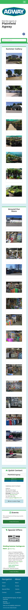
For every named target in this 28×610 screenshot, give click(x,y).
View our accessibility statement (12, 605)
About (3, 586)
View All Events (14, 521)
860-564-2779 (13, 494)
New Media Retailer (12, 607)
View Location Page (14, 501)
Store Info (14, 478)
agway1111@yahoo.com (15, 497)
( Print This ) (11, 548)
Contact (4, 592)
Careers (17, 589)
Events (17, 586)
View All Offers (14, 571)
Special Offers (6, 589)
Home (4, 582)
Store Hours (14, 480)
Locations (17, 592)
